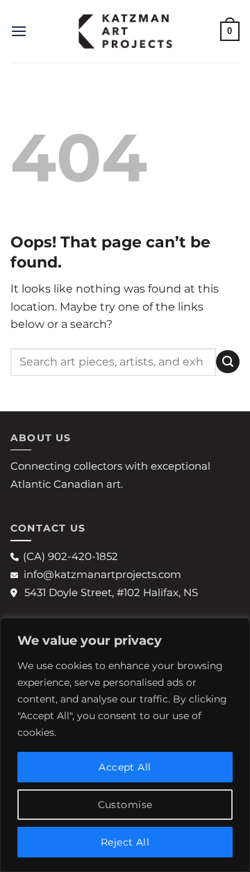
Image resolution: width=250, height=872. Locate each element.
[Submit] (228, 361)
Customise (125, 804)
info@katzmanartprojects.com (102, 574)
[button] (18, 31)
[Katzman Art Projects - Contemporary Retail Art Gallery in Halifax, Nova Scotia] (125, 31)
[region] (125, 745)
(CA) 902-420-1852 (70, 556)
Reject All (125, 842)
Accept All (125, 767)
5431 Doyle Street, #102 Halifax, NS (111, 592)
